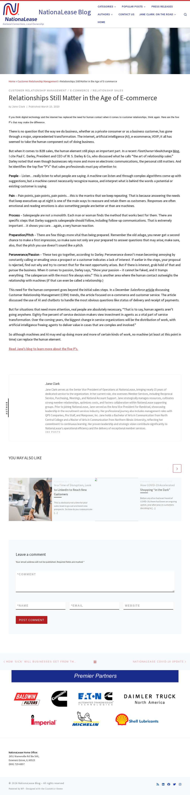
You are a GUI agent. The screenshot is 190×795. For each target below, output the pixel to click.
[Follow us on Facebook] (168, 784)
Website (132, 605)
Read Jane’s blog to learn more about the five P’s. (43, 349)
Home (12, 81)
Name (23, 605)
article (149, 290)
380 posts (52, 432)
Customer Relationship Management (38, 81)
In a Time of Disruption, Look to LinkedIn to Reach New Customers (72, 489)
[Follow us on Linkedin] (163, 784)
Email (77, 605)
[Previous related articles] (168, 468)
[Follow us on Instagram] (180, 784)
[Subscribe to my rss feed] (158, 784)
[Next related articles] (177, 468)
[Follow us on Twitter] (174, 784)
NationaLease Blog (29, 783)
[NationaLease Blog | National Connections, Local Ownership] (20, 11)
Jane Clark (18, 106)
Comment (26, 574)
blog (176, 151)
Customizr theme (54, 788)
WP (22, 788)
